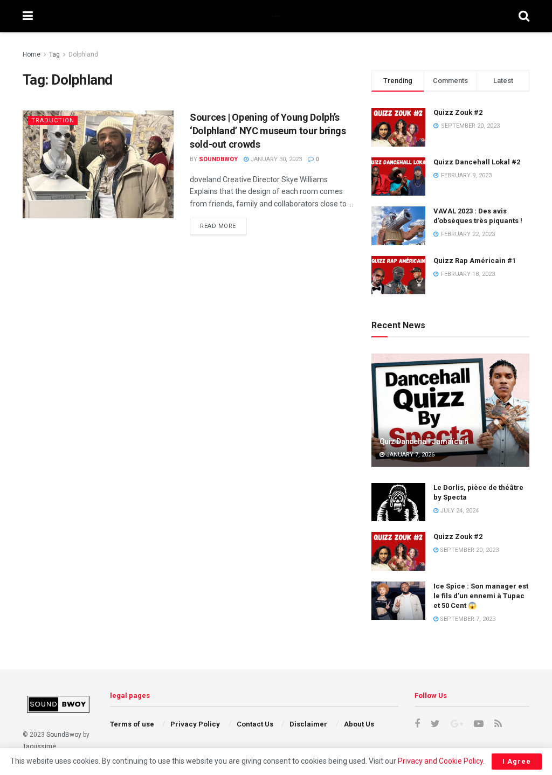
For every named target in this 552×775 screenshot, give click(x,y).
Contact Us (255, 724)
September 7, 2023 (466, 618)
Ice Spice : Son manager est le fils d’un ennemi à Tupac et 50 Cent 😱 (480, 596)
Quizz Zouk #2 (457, 112)
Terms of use (132, 724)
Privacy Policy (195, 724)
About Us (359, 724)
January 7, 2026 (409, 454)
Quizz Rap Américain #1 (474, 261)
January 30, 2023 (275, 159)
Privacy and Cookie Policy (440, 761)
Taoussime (39, 746)
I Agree (516, 761)
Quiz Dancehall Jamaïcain (424, 441)
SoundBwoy (63, 734)
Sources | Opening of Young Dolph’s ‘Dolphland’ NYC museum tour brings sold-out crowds (268, 131)
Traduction (52, 120)
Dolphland (83, 54)
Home (31, 54)
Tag (54, 54)
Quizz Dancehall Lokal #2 (476, 162)
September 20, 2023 (468, 549)
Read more (218, 226)
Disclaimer (308, 724)
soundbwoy (218, 159)
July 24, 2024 (458, 510)
